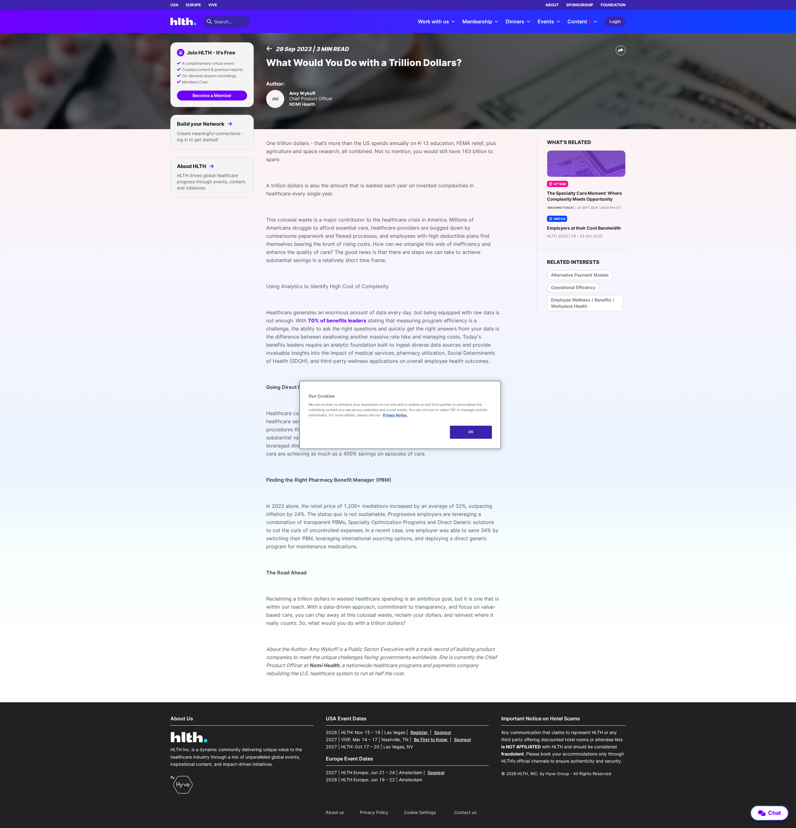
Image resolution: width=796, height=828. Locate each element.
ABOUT (552, 4)
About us (335, 812)
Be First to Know (431, 739)
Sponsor (442, 732)
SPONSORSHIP (579, 4)
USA (174, 4)
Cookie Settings (420, 812)
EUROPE (193, 4)
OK (471, 432)
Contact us (465, 812)
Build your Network (201, 123)
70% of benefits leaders (337, 320)
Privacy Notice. (395, 415)
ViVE (212, 4)
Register (419, 732)
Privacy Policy (374, 812)
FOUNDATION (613, 4)
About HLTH (192, 166)
